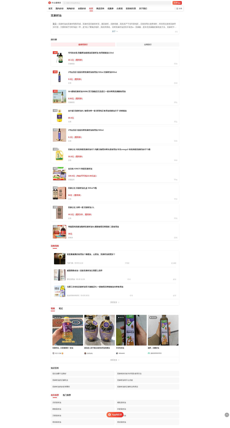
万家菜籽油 (56, 416)
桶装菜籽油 (121, 402)
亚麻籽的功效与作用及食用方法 (129, 374)
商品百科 (100, 8)
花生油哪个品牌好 (59, 374)
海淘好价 (71, 8)
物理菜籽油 (121, 416)
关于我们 (143, 8)
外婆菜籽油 (121, 409)
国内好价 (60, 8)
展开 (114, 31)
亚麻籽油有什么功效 (125, 380)
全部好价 (82, 8)
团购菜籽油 (56, 409)
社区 (91, 8)
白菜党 (120, 8)
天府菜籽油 (56, 402)
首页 (50, 8)
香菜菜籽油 (56, 422)
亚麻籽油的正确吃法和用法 (127, 387)
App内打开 (117, 414)
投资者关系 (131, 8)
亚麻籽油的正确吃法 (60, 380)
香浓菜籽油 (121, 422)
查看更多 (113, 302)
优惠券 (111, 8)
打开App (177, 3)
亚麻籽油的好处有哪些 (61, 387)
